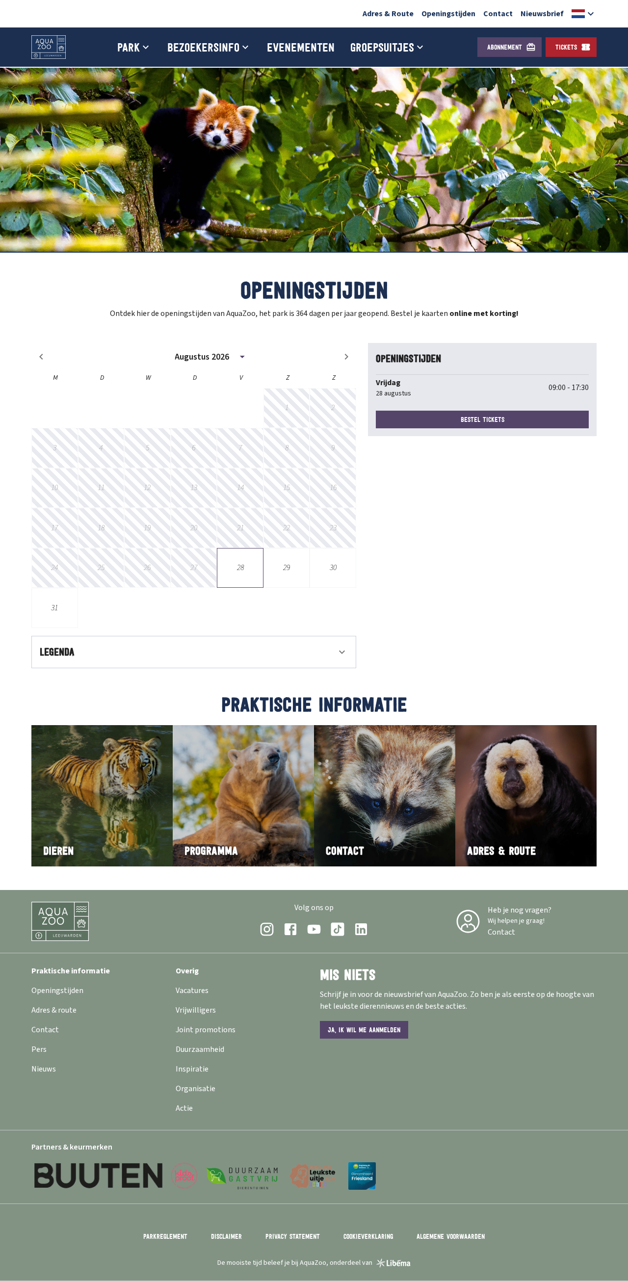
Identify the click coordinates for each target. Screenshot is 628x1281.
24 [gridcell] (54, 567)
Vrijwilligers (196, 1010)
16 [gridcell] (333, 487)
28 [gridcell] (240, 567)
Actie (184, 1108)
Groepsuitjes (382, 47)
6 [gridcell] (193, 448)
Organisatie (195, 1088)
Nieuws (43, 1069)
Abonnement (504, 47)
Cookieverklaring (368, 1236)
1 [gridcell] (286, 407)
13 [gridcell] (193, 487)
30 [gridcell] (333, 567)
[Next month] (346, 356)
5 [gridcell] (147, 448)
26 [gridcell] (147, 567)
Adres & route (54, 1010)
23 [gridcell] (333, 528)
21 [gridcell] (240, 528)
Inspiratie (192, 1069)
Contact (498, 13)
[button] (584, 14)
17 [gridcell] (54, 528)
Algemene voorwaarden (451, 1236)
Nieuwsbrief (542, 13)
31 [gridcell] (54, 607)
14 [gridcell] (240, 487)
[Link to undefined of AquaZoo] (267, 929)
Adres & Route (388, 13)
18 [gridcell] (101, 528)
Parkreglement (165, 1236)
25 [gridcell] (101, 567)
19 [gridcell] (147, 528)
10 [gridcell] (54, 487)
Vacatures (192, 990)
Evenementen (301, 47)
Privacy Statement (292, 1236)
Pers (39, 1049)
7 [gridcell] (240, 448)
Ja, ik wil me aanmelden (364, 1030)
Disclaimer (226, 1236)
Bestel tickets (482, 419)
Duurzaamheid (200, 1049)
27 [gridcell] (193, 567)
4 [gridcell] (101, 448)
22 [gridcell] (286, 528)
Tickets (566, 47)
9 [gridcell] (333, 448)
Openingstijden (448, 13)
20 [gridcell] (193, 528)
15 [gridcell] (286, 487)
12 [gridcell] (147, 487)
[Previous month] (41, 356)
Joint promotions (206, 1029)
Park (128, 47)
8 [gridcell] (286, 448)
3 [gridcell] (54, 448)
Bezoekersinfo (203, 47)
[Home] (48, 47)
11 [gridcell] (101, 487)
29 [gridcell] (286, 567)
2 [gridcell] (333, 407)
